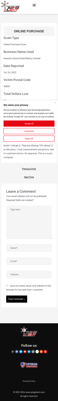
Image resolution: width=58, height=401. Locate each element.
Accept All (29, 123)
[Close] (55, 102)
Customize (29, 131)
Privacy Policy (29, 381)
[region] (29, 200)
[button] (34, 5)
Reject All (29, 138)
